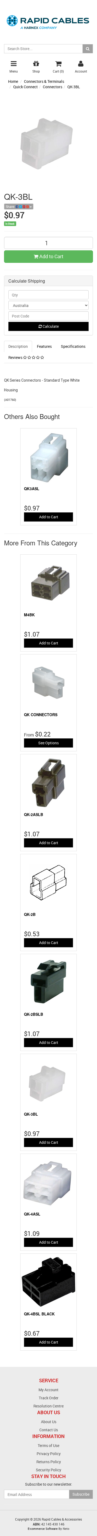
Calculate (50, 326)
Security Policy (48, 1469)
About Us (48, 1421)
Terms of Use (48, 1445)
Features (44, 346)
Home (13, 81)
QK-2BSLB (33, 1014)
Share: (11, 206)
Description (18, 346)
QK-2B (30, 914)
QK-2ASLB (33, 814)
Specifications (73, 346)
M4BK (29, 614)
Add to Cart (50, 256)
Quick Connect (25, 86)
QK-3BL (73, 86)
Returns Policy (48, 1461)
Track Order (48, 1397)
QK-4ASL (32, 1214)
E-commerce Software (43, 1529)
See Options (48, 742)
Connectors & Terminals (44, 81)
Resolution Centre (48, 1406)
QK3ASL (31, 488)
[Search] (87, 48)
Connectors (52, 86)
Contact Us (48, 1429)
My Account (48, 1389)
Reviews (15, 357)
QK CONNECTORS (40, 714)
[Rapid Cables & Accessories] (48, 19)
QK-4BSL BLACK (39, 1313)
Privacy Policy (49, 1453)
